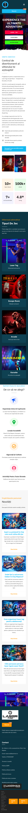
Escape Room (14, 301)
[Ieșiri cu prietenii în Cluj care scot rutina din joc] (14, 514)
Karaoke (14, 372)
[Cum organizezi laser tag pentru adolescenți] (14, 601)
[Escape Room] (14, 275)
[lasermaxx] (11, 784)
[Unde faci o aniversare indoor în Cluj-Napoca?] (14, 556)
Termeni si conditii (7, 761)
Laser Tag (14, 265)
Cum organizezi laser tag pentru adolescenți (14, 620)
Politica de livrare (6, 774)
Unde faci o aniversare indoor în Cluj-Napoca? (14, 575)
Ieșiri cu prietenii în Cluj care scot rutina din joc (14, 533)
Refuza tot (23, 801)
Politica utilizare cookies (8, 770)
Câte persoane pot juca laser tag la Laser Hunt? (14, 665)
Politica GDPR (5, 765)
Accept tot (13, 801)
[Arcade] (14, 311)
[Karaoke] (14, 347)
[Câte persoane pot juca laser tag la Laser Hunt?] (14, 646)
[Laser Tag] (14, 240)
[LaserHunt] (5, 2)
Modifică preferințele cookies (9, 782)
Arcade (14, 337)
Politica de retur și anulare (9, 778)
